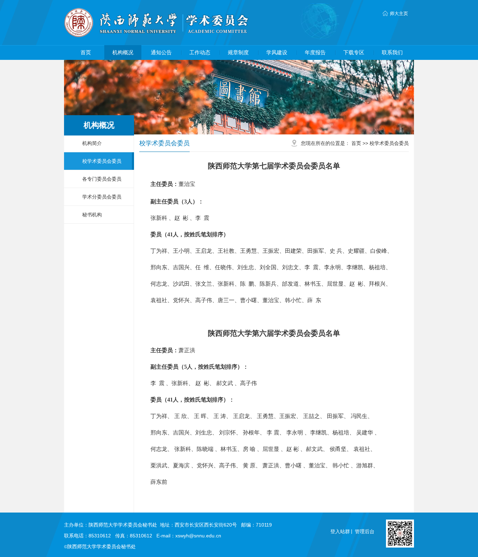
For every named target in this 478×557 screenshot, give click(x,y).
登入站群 (340, 531)
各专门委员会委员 (101, 179)
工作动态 (199, 52)
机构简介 (92, 143)
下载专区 (353, 52)
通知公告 (161, 52)
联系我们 (392, 52)
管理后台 (364, 531)
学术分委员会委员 (101, 197)
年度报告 (315, 52)
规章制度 (238, 52)
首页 (85, 52)
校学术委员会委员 (101, 161)
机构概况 (122, 52)
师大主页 (399, 13)
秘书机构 (92, 214)
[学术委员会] (164, 35)
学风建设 (276, 52)
